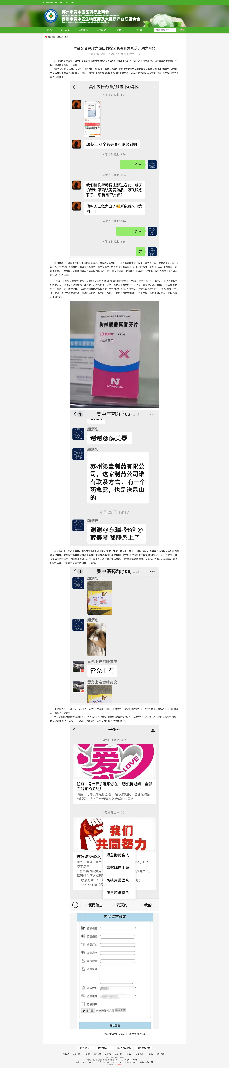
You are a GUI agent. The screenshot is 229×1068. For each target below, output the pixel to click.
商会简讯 (118, 1054)
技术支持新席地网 (146, 1062)
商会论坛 (150, 1054)
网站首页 (66, 1054)
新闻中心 (119, 30)
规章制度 (97, 1054)
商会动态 (65, 37)
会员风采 (101, 30)
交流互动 (129, 1054)
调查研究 (139, 1054)
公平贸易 (137, 30)
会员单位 (108, 1054)
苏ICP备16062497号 (129, 1059)
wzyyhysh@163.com (127, 1062)
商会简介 (76, 1054)
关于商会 (65, 30)
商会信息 (83, 30)
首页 (49, 30)
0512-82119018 (87, 1062)
